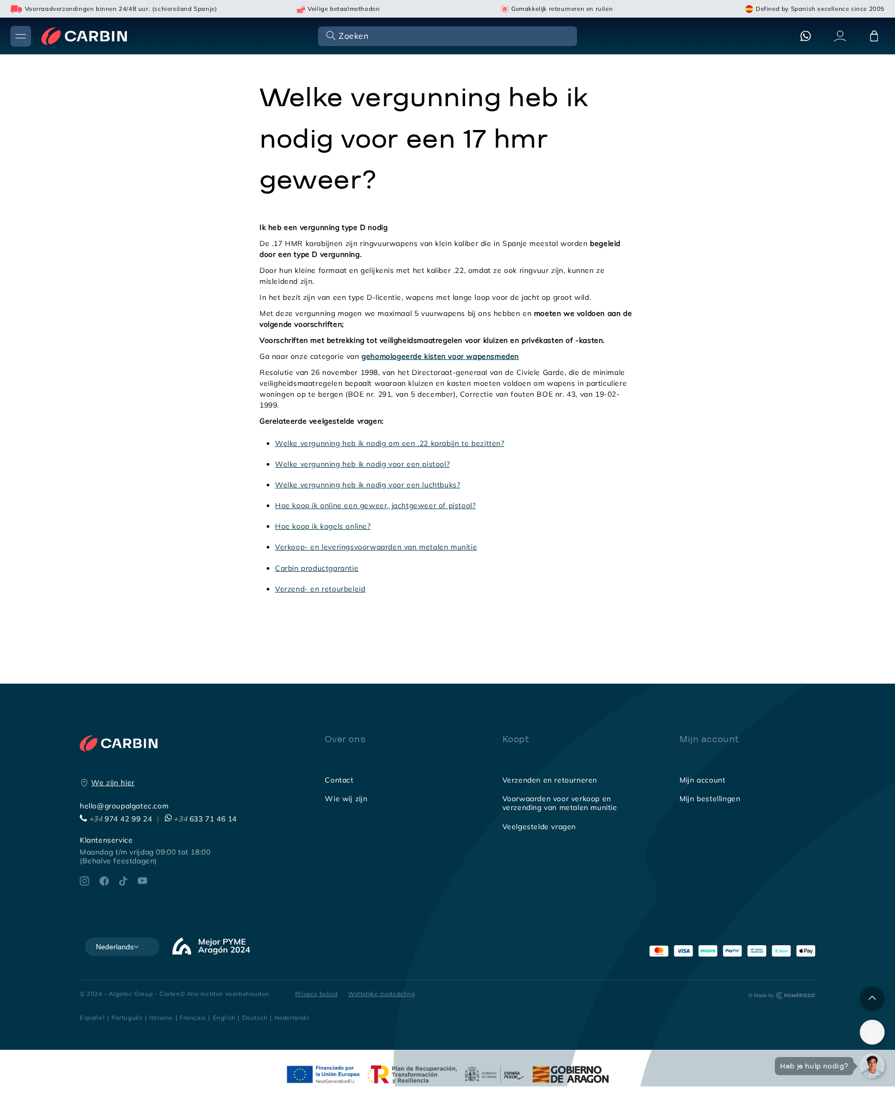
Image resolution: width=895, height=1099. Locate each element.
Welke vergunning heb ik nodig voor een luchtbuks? (367, 484)
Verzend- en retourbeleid (320, 589)
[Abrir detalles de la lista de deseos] (872, 1032)
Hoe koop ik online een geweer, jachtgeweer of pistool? (375, 505)
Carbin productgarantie (316, 568)
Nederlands (292, 1017)
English (224, 1017)
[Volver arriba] (872, 998)
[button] (446, 35)
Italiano (161, 1017)
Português (126, 1017)
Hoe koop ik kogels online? (323, 526)
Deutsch (255, 1017)
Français (193, 1017)
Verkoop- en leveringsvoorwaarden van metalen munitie (376, 547)
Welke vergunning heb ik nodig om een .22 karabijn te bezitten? (389, 443)
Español (92, 1017)
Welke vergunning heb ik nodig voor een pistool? (362, 464)
